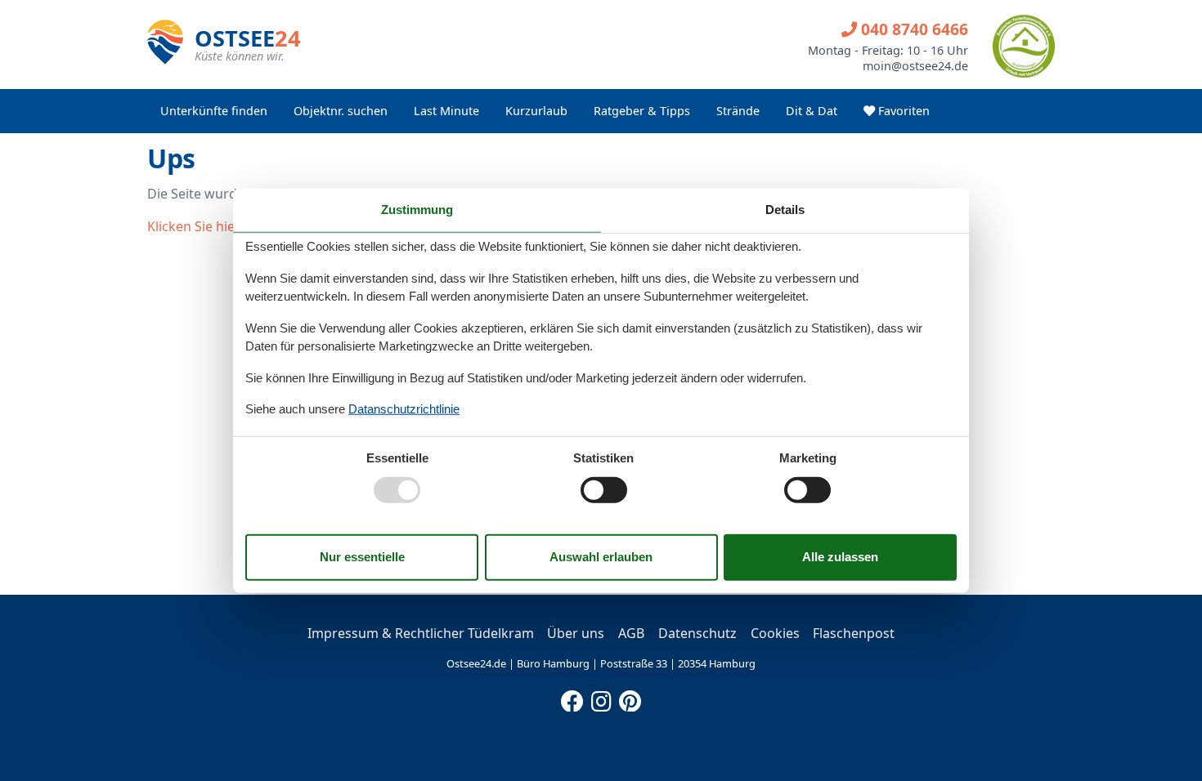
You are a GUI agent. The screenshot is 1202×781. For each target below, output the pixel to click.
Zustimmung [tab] (417, 209)
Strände (738, 110)
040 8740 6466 (912, 29)
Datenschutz (697, 633)
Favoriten (902, 110)
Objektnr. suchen (341, 110)
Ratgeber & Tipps (642, 110)
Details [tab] (785, 209)
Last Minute (446, 110)
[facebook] (572, 698)
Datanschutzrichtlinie (404, 409)
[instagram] (601, 698)
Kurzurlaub (536, 110)
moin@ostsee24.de (915, 66)
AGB (631, 633)
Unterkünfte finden (213, 110)
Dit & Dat (811, 110)
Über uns (575, 633)
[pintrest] (629, 698)
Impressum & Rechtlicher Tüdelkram (420, 633)
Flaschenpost (854, 633)
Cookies (775, 633)
